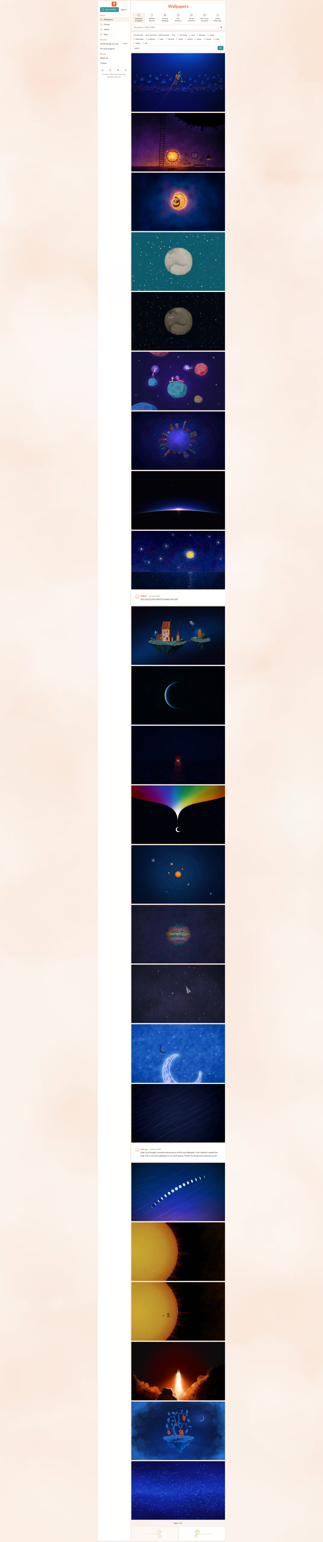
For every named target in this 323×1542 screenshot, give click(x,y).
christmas (182, 35)
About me (104, 58)
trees (216, 39)
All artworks (138, 35)
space (211, 35)
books (198, 39)
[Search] (220, 48)
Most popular (164, 35)
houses (207, 39)
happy (136, 43)
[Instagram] (110, 70)
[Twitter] (126, 70)
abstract (201, 35)
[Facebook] (102, 70)
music (179, 39)
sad (145, 43)
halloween (138, 39)
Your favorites (151, 35)
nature (188, 39)
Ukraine (170, 39)
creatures (150, 39)
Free (173, 35)
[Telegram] (118, 70)
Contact (103, 63)
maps (161, 39)
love (192, 35)
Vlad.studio (114, 4)
